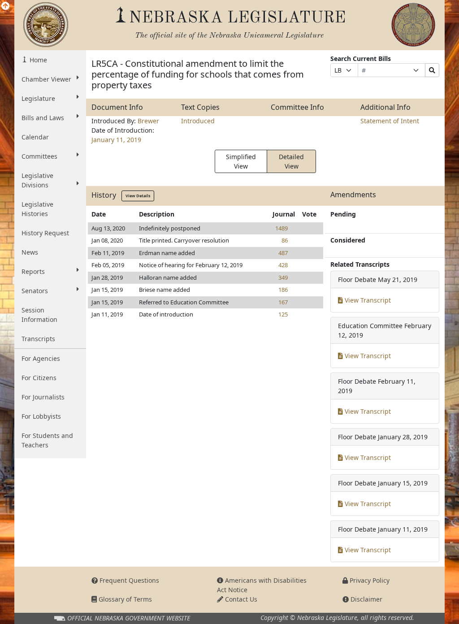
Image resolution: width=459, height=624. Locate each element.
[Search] (432, 70)
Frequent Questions (128, 580)
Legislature (38, 98)
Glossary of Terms (124, 599)
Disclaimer (365, 599)
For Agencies (41, 358)
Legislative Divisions (37, 180)
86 (284, 240)
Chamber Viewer (46, 79)
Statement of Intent (389, 121)
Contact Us (240, 599)
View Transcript (367, 300)
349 (283, 277)
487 (283, 253)
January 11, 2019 (116, 139)
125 (283, 314)
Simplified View (241, 161)
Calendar (35, 137)
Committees (39, 156)
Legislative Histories (37, 209)
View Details (138, 196)
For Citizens (39, 377)
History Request (45, 233)
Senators (35, 290)
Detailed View (291, 161)
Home (37, 60)
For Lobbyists (41, 416)
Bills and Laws (43, 117)
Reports (33, 271)
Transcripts (38, 338)
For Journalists (43, 397)
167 (283, 302)
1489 (281, 228)
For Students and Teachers (47, 440)
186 (283, 290)
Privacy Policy (369, 580)
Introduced (198, 121)
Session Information (39, 315)
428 (283, 265)
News (30, 252)
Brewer (148, 121)
